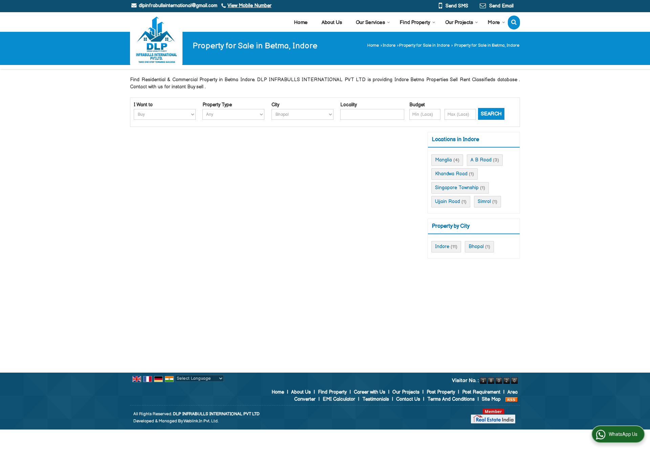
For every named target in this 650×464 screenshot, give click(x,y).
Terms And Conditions (451, 399)
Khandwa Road (451, 174)
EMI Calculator (339, 399)
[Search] (514, 22)
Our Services (370, 22)
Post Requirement (481, 392)
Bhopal (476, 246)
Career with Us (369, 392)
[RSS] (511, 399)
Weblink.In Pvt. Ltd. (200, 421)
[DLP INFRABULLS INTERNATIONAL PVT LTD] (156, 40)
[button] (250, 5)
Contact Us (408, 399)
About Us (332, 22)
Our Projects (459, 22)
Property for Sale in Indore (424, 45)
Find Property (415, 22)
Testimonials (375, 399)
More (494, 22)
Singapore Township (457, 188)
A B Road (481, 160)
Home (301, 22)
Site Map (491, 399)
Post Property (441, 392)
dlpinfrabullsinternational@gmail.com (178, 5)
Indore (389, 45)
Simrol (484, 201)
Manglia (443, 160)
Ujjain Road (447, 201)
